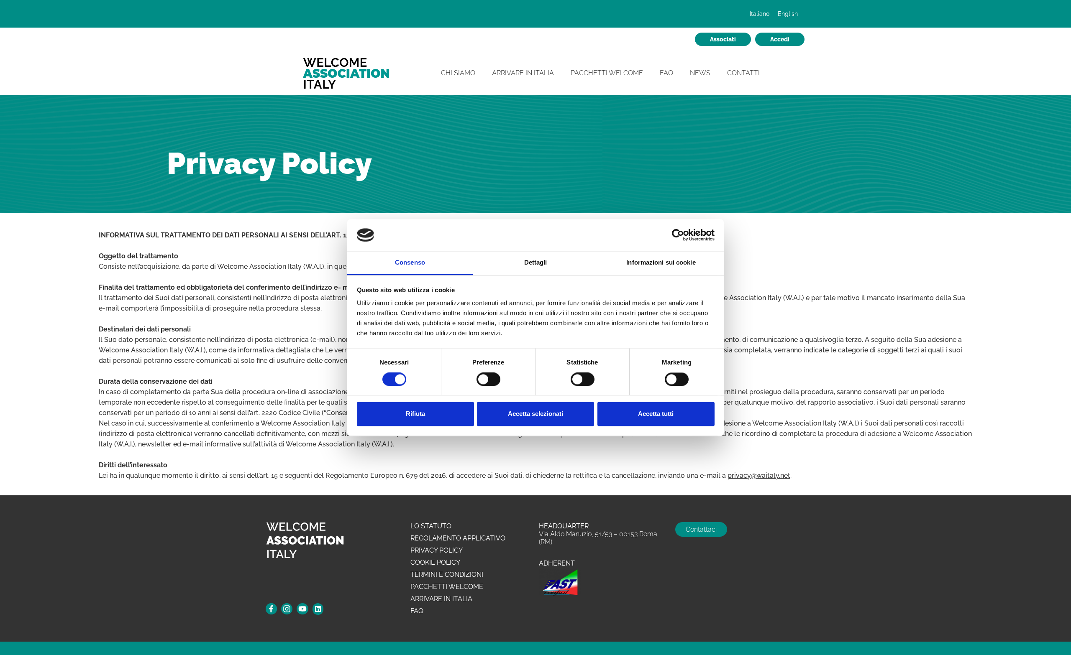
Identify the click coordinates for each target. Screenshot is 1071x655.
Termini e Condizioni (446, 575)
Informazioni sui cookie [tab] (660, 262)
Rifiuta (415, 414)
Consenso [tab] (410, 262)
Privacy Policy (436, 550)
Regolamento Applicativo (457, 538)
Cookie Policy (435, 562)
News (700, 73)
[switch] (488, 379)
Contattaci (701, 529)
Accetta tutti (656, 414)
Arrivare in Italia (523, 73)
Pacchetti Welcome (607, 73)
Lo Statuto (430, 526)
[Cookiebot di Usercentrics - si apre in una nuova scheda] (678, 235)
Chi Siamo (458, 73)
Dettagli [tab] (535, 262)
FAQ (666, 73)
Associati (723, 39)
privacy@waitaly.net (759, 475)
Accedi (779, 39)
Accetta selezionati (535, 414)
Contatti (743, 73)
